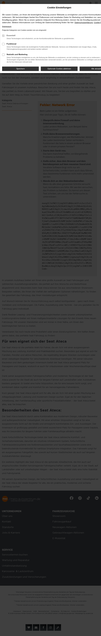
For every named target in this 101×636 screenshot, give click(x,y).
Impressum (6, 26)
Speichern (20, 69)
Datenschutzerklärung (84, 22)
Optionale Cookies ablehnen (59, 69)
